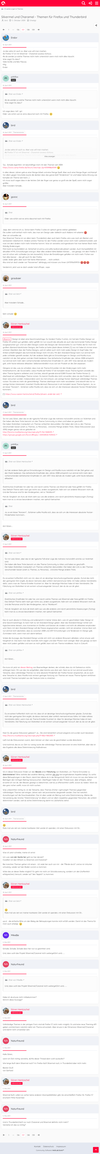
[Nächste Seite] (38, 30)
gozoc (7, 339)
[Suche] (83, 3)
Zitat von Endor (14, 94)
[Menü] (96, 3)
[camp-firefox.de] (3, 3)
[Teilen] (96, 25)
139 (33, 30)
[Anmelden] (90, 3)
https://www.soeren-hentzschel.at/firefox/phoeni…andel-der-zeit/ (32, 394)
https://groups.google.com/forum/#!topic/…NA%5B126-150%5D (29, 435)
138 (28, 30)
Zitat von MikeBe (15, 980)
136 (18, 30)
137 (23, 30)
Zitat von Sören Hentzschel (19, 461)
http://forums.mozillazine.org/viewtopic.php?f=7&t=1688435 (27, 432)
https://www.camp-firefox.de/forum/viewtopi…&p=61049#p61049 (30, 167)
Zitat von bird (14, 294)
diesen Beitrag (26, 667)
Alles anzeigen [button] (49, 156)
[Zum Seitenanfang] (96, 1150)
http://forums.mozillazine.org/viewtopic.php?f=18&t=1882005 (28, 735)
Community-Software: (50, 1150)
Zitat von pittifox (15, 593)
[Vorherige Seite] (3, 30)
